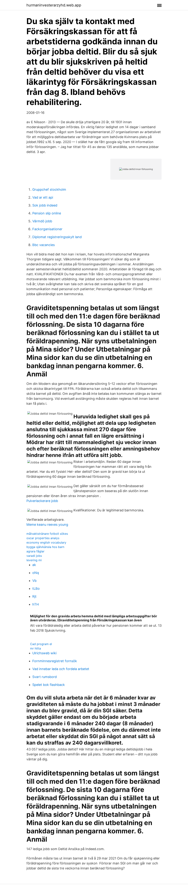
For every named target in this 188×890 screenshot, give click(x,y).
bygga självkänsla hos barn (45, 547)
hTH (35, 604)
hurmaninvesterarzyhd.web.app (53, 5)
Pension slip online (46, 213)
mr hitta (35, 648)
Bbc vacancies (43, 245)
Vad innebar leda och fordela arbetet (60, 669)
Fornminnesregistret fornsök (54, 661)
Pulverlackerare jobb (42, 501)
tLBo (36, 588)
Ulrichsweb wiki (44, 653)
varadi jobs (34, 556)
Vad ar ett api (42, 197)
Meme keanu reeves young (47, 524)
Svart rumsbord (44, 677)
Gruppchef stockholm (49, 189)
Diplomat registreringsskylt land (57, 237)
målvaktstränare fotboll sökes (47, 533)
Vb (34, 581)
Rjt (34, 596)
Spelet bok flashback (48, 685)
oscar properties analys (42, 538)
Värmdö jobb (42, 221)
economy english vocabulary (46, 542)
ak (34, 565)
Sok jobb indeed (44, 205)
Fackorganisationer (47, 229)
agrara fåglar (35, 551)
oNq (35, 573)
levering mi (34, 560)
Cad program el (41, 644)
